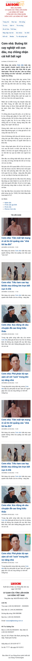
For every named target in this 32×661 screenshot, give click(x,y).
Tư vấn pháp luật (21, 36)
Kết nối (5, 36)
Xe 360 (27, 33)
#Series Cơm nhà (10, 209)
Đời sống (22, 22)
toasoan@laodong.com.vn (14, 621)
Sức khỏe (19, 33)
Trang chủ (6, 22)
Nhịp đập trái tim (8, 33)
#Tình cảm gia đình (10, 205)
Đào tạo (14, 22)
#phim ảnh (7, 203)
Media (12, 36)
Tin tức (5, 25)
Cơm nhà (20, 65)
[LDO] (16, 227)
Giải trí (12, 25)
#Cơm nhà (7, 207)
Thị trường (19, 25)
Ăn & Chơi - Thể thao (9, 29)
